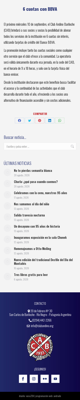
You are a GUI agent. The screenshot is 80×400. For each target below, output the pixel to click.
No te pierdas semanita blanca (33, 170)
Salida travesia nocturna (29, 215)
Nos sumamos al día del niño (31, 204)
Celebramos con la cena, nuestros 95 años (40, 193)
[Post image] (7, 172)
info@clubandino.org (41, 326)
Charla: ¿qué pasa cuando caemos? (36, 182)
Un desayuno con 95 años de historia (37, 226)
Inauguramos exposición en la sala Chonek (40, 237)
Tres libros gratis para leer (31, 275)
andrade (57, 396)
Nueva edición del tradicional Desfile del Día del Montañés (43, 261)
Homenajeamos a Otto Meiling (32, 248)
